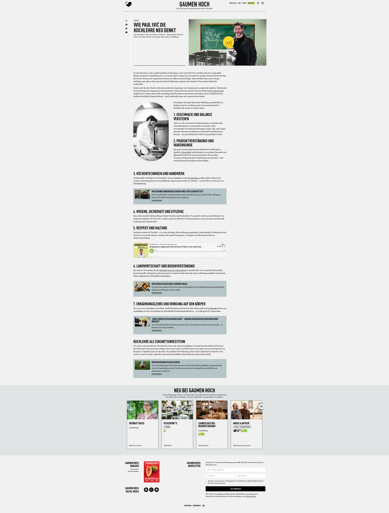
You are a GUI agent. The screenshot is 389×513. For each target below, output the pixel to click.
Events (244, 3)
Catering (167, 427)
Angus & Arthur (241, 423)
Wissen (136, 20)
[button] (258, 3)
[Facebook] (146, 489)
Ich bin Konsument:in (216, 483)
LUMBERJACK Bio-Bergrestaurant (207, 424)
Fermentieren (193, 178)
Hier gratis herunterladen (133, 470)
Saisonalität (186, 152)
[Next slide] (261, 406)
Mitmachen (251, 3)
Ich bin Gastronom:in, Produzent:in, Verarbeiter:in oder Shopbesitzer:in (235, 481)
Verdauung (212, 308)
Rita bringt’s (170, 423)
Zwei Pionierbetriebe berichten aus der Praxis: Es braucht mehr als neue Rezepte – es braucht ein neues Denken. (187, 326)
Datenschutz (251, 496)
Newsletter (232, 3)
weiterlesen (157, 200)
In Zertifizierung (134, 428)
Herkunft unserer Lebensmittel (173, 270)
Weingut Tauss (136, 423)
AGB (203, 505)
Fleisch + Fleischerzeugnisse (242, 427)
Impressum (187, 505)
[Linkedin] (156, 489)
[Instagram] (151, 489)
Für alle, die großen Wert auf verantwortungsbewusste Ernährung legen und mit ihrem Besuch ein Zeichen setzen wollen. (188, 288)
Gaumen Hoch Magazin (132, 464)
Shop (239, 3)
